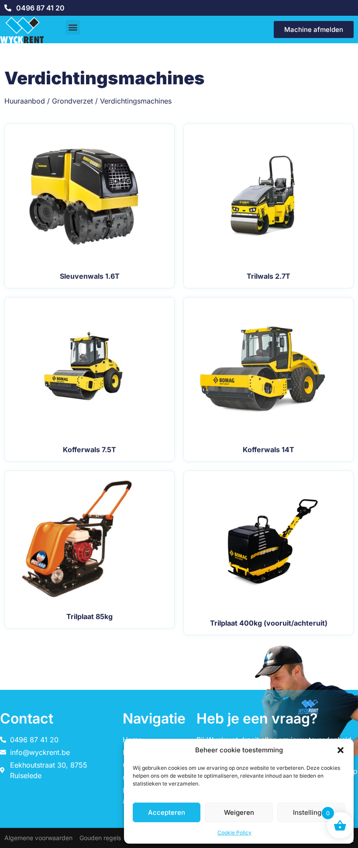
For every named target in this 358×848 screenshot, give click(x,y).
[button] (340, 750)
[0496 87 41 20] (7, 7)
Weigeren (239, 812)
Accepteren (166, 812)
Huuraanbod (24, 101)
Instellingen (311, 812)
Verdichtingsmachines (136, 101)
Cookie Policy (234, 832)
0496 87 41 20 (40, 7)
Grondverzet (72, 101)
